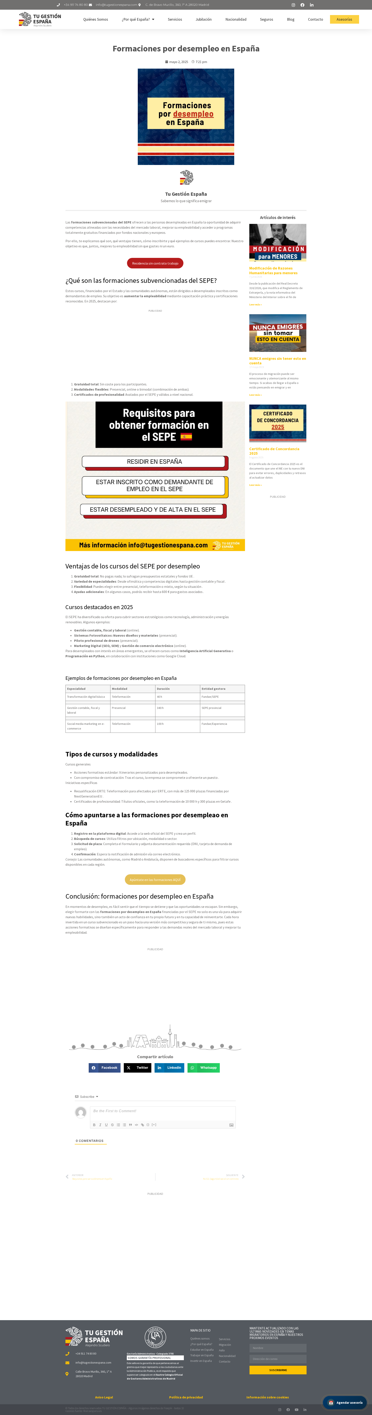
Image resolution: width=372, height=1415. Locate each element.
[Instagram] (279, 1409)
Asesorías (344, 19)
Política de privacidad (186, 1397)
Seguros (266, 19)
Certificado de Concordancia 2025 (274, 451)
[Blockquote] (130, 1124)
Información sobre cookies (267, 1397)
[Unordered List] (124, 1124)
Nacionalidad (235, 19)
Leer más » (255, 304)
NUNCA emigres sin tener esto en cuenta (277, 361)
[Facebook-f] (288, 1409)
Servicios (175, 19)
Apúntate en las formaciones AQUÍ (155, 880)
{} (148, 1124)
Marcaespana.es (92, 1411)
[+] (154, 1124)
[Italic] (100, 1124)
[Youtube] (296, 1409)
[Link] (143, 1124)
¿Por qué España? (136, 19)
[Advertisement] (155, 346)
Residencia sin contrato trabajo (155, 263)
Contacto (315, 19)
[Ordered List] (118, 1124)
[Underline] (106, 1124)
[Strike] (112, 1124)
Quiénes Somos (95, 19)
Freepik (168, 1408)
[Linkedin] (305, 1409)
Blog (290, 19)
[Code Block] (136, 1124)
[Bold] (94, 1124)
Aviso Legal (104, 1397)
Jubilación (204, 19)
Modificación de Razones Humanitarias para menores (273, 270)
